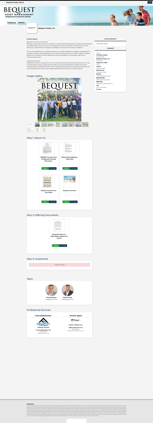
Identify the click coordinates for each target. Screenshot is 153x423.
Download (53, 168)
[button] (31, 100)
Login (149, 2)
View (45, 168)
